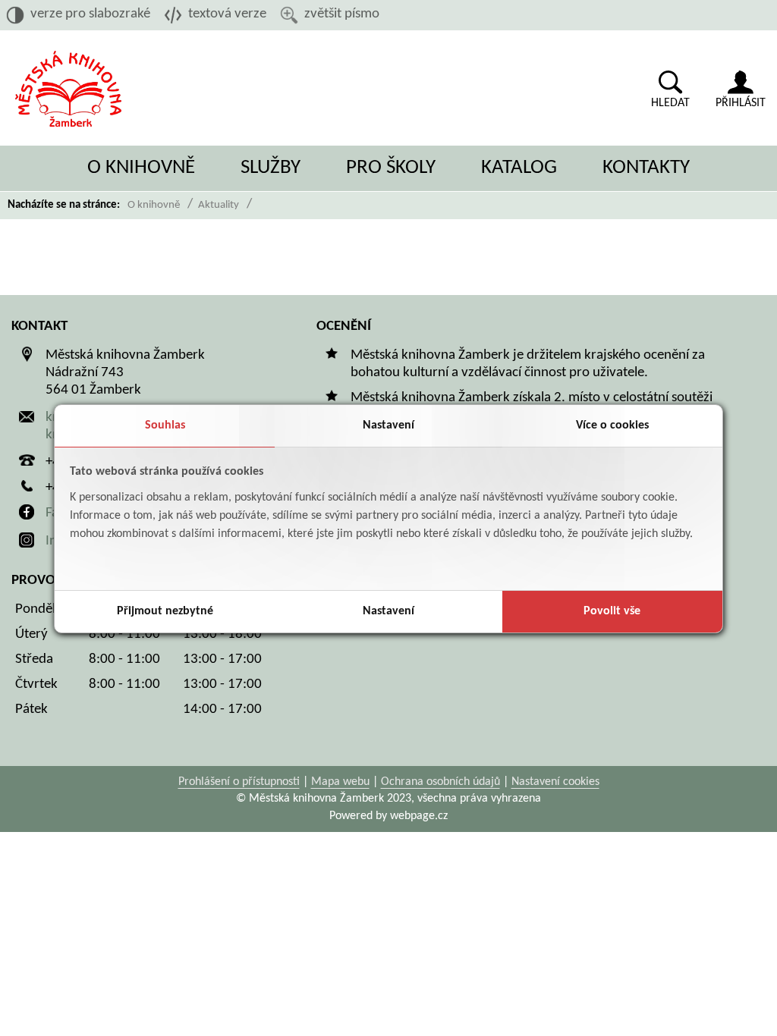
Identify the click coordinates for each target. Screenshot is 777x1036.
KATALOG (519, 168)
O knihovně (153, 205)
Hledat (670, 103)
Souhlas (165, 425)
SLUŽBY (270, 168)
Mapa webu (340, 782)
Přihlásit (741, 103)
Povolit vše (612, 611)
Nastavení (388, 425)
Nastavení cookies (555, 782)
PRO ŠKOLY (391, 168)
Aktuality (218, 205)
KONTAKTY (646, 168)
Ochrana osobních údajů (440, 782)
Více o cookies (612, 425)
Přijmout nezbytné (165, 611)
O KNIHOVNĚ (141, 168)
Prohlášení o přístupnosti (239, 782)
